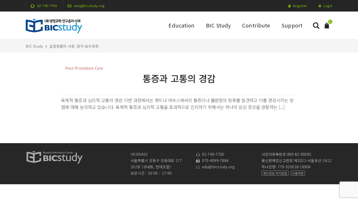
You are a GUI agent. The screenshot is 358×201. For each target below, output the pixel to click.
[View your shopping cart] (326, 25)
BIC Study (218, 25)
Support (291, 25)
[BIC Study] (54, 24)
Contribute (256, 25)
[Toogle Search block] (316, 25)
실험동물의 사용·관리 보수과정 (74, 46)
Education (181, 25)
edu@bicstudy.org (89, 5)
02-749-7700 (47, 5)
